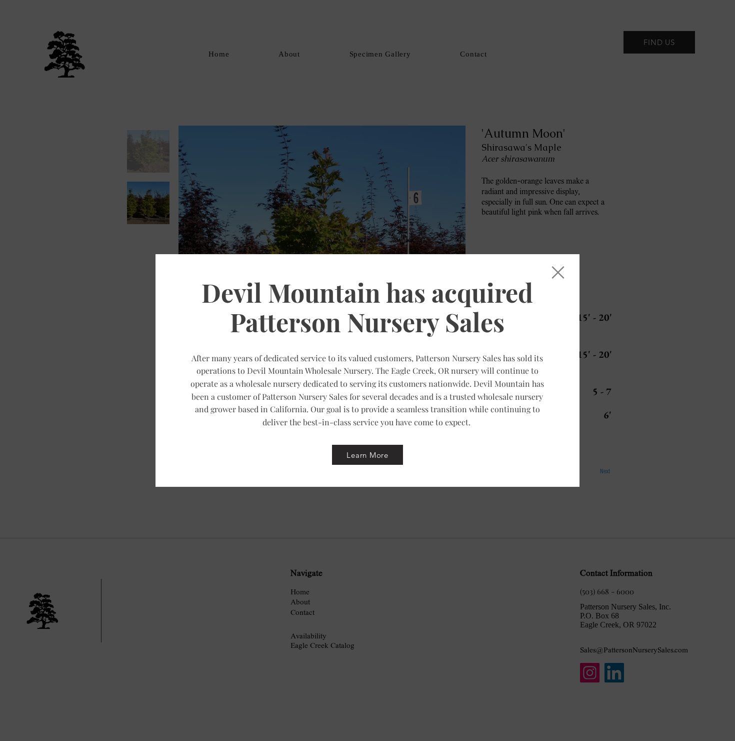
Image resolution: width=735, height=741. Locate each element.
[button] (558, 272)
